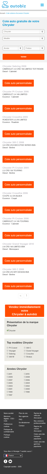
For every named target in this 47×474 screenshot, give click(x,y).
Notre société (8, 413)
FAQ (20, 419)
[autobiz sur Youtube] (10, 461)
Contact (21, 426)
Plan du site (23, 413)
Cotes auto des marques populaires (39, 436)
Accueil (2, 13)
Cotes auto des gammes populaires (39, 444)
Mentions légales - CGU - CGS (9, 418)
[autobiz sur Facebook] (5, 461)
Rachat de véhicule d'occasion (37, 415)
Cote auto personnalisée (18, 83)
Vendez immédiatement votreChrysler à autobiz (24, 310)
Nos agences (23, 416)
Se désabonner (24, 422)
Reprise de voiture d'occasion (38, 428)
